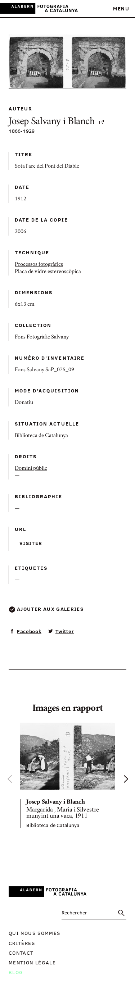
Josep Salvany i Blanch (52, 122)
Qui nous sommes (34, 932)
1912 (20, 199)
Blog (16, 972)
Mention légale (32, 962)
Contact (21, 952)
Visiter (30, 543)
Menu (121, 8)
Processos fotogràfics (39, 264)
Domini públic (31, 468)
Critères (22, 943)
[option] (67, 775)
